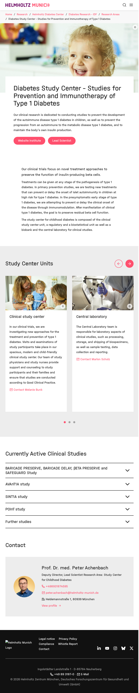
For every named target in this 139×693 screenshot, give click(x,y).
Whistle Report (67, 652)
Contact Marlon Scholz (95, 359)
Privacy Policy (67, 647)
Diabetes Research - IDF (83, 14)
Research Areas (111, 14)
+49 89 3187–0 (63, 682)
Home (8, 14)
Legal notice (46, 647)
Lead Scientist (61, 140)
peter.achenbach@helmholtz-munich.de (72, 601)
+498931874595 (57, 594)
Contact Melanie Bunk (28, 390)
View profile (50, 614)
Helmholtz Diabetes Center (48, 14)
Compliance (45, 652)
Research (22, 14)
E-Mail (84, 682)
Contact (43, 657)
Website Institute (29, 140)
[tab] (65, 422)
